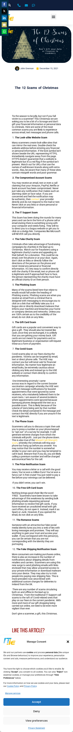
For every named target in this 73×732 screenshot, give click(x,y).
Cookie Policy (13, 686)
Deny (36, 711)
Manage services (12, 693)
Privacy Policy (30, 686)
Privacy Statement (36, 728)
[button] (68, 641)
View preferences (36, 720)
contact (35, 199)
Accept (36, 702)
